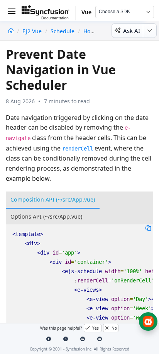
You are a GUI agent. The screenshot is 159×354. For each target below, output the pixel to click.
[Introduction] (11, 31)
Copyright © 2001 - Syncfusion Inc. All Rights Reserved (79, 349)
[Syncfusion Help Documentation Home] (49, 13)
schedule (62, 31)
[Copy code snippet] (148, 227)
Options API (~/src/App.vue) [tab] (46, 216)
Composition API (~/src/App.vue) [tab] (52, 199)
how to (92, 31)
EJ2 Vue (32, 31)
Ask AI (131, 30)
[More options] (149, 31)
